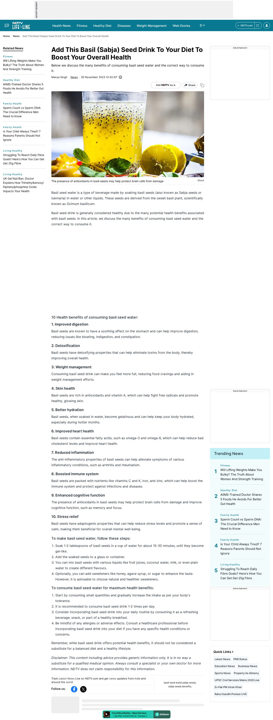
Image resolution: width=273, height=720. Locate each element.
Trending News (228, 453)
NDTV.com (247, 25)
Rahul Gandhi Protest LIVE (231, 694)
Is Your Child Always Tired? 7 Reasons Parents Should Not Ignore (22, 135)
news (112, 678)
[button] (266, 25)
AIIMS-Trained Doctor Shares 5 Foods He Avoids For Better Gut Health (23, 88)
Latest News (67, 678)
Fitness (82, 26)
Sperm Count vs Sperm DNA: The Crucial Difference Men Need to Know (22, 112)
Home (6, 36)
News (16, 36)
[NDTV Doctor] (21, 24)
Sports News (223, 673)
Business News (247, 666)
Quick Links (222, 652)
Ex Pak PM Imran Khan (228, 687)
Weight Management (152, 26)
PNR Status (240, 659)
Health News (61, 26)
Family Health (12, 103)
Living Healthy (13, 150)
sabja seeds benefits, (180, 686)
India (137, 678)
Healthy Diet (102, 26)
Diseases (124, 26)
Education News (225, 666)
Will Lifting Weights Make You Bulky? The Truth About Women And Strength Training (23, 65)
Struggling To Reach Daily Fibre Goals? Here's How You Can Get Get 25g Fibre (23, 159)
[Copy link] (202, 85)
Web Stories (181, 26)
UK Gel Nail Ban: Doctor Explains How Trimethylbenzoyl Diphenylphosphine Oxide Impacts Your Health (23, 185)
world (69, 682)
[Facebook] (74, 689)
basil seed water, (173, 682)
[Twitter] (83, 689)
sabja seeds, (189, 682)
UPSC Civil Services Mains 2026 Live (237, 680)
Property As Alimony (246, 673)
